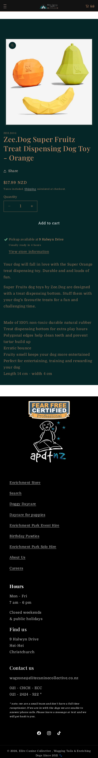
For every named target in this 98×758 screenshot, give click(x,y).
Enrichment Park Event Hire (34, 525)
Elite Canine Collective (35, 751)
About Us (17, 557)
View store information (29, 251)
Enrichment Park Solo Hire (33, 547)
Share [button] (13, 171)
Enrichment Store (25, 482)
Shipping (30, 189)
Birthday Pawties (24, 536)
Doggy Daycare (23, 504)
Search (16, 493)
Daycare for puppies (27, 515)
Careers (16, 568)
